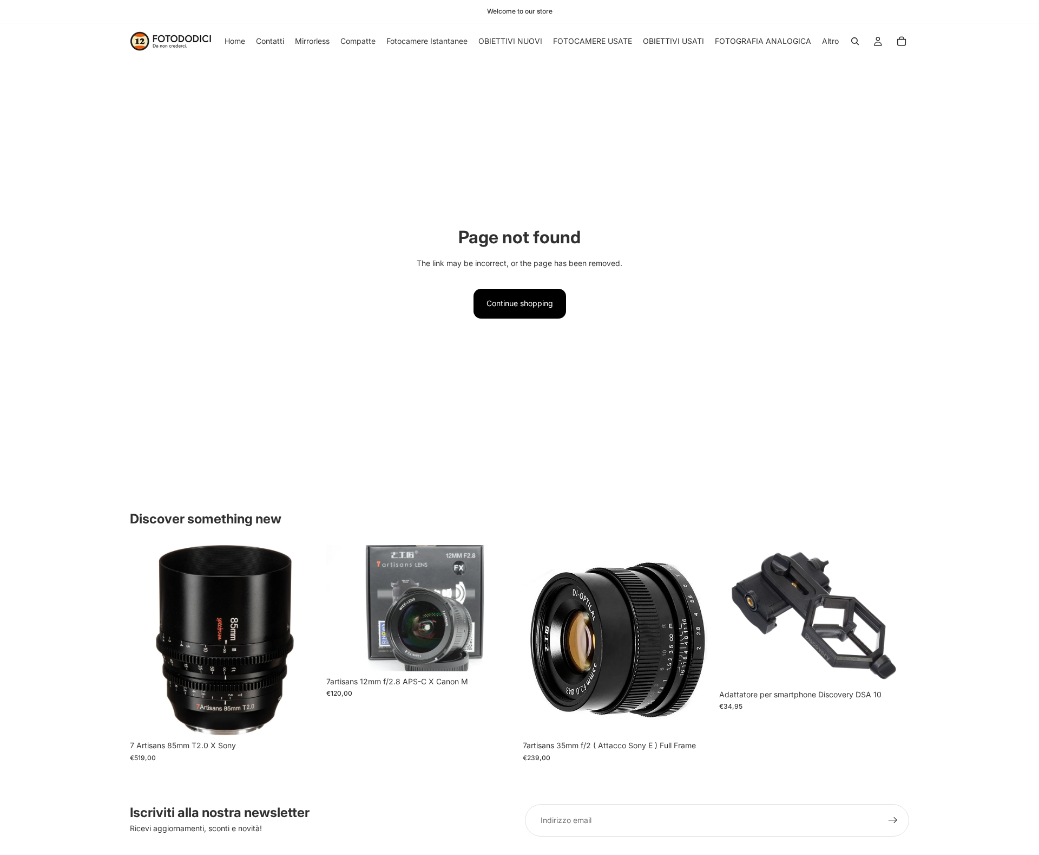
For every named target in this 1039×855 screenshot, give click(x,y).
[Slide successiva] (893, 615)
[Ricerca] (855, 41)
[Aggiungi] (303, 719)
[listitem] (830, 41)
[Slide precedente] (735, 615)
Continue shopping (519, 303)
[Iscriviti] (893, 820)
